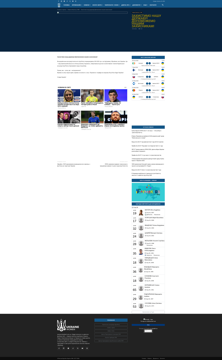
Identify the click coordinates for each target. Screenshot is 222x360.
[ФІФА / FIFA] (111, 331)
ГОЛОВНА (66, 5)
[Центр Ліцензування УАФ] (111, 334)
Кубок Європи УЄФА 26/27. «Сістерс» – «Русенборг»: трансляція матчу (147, 131)
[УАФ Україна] (111, 324)
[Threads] (75, 1)
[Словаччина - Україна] (148, 76)
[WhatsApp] (98, 47)
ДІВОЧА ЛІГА (125, 5)
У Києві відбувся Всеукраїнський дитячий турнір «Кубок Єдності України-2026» (148, 159)
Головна (144, 358)
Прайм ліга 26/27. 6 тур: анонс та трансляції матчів (146, 155)
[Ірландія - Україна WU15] (148, 63)
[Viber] (94, 47)
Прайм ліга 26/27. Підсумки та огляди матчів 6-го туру (147, 146)
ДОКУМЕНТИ (136, 5)
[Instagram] (61, 1)
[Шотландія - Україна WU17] (148, 83)
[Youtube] (73, 1)
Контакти (162, 358)
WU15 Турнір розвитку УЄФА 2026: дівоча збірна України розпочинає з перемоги (148, 150)
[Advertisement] (92, 145)
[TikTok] (67, 1)
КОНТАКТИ (153, 5)
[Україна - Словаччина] (148, 97)
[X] (70, 1)
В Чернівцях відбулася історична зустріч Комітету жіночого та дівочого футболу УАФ (146, 174)
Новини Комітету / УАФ (73, 9)
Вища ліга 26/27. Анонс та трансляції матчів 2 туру (146, 170)
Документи (156, 358)
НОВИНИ (86, 5)
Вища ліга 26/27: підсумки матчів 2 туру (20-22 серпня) (147, 142)
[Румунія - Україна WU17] (148, 90)
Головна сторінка (61, 9)
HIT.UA (146, 330)
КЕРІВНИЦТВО (76, 5)
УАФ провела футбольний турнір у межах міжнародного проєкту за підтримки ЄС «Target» (148, 165)
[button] (163, 5)
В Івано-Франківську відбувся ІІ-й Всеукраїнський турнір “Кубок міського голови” (148, 137)
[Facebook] (58, 1)
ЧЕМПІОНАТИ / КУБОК (111, 5)
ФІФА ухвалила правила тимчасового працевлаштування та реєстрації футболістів (113, 165)
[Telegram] (64, 1)
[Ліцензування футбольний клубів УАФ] (111, 341)
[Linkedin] (102, 47)
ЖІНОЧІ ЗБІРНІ (97, 5)
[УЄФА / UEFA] (111, 328)
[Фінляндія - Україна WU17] (148, 70)
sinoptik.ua (154, 328)
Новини (150, 358)
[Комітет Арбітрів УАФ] (111, 337)
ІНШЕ (145, 5)
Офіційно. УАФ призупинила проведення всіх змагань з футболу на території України (73, 165)
